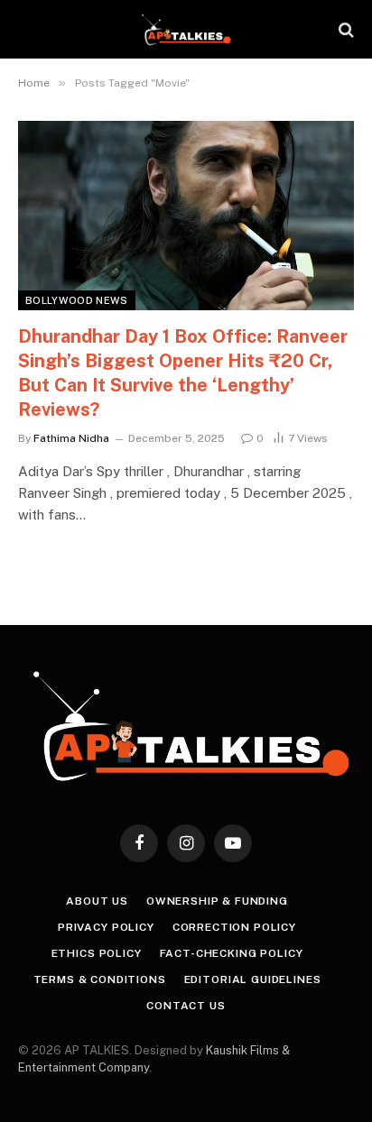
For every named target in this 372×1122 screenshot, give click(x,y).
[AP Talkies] (185, 29)
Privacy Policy (106, 927)
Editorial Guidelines (252, 979)
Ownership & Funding (217, 901)
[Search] (344, 29)
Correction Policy (234, 927)
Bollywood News (76, 300)
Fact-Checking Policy (231, 953)
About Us (97, 901)
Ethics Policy (96, 953)
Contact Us (185, 1005)
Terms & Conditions (99, 979)
